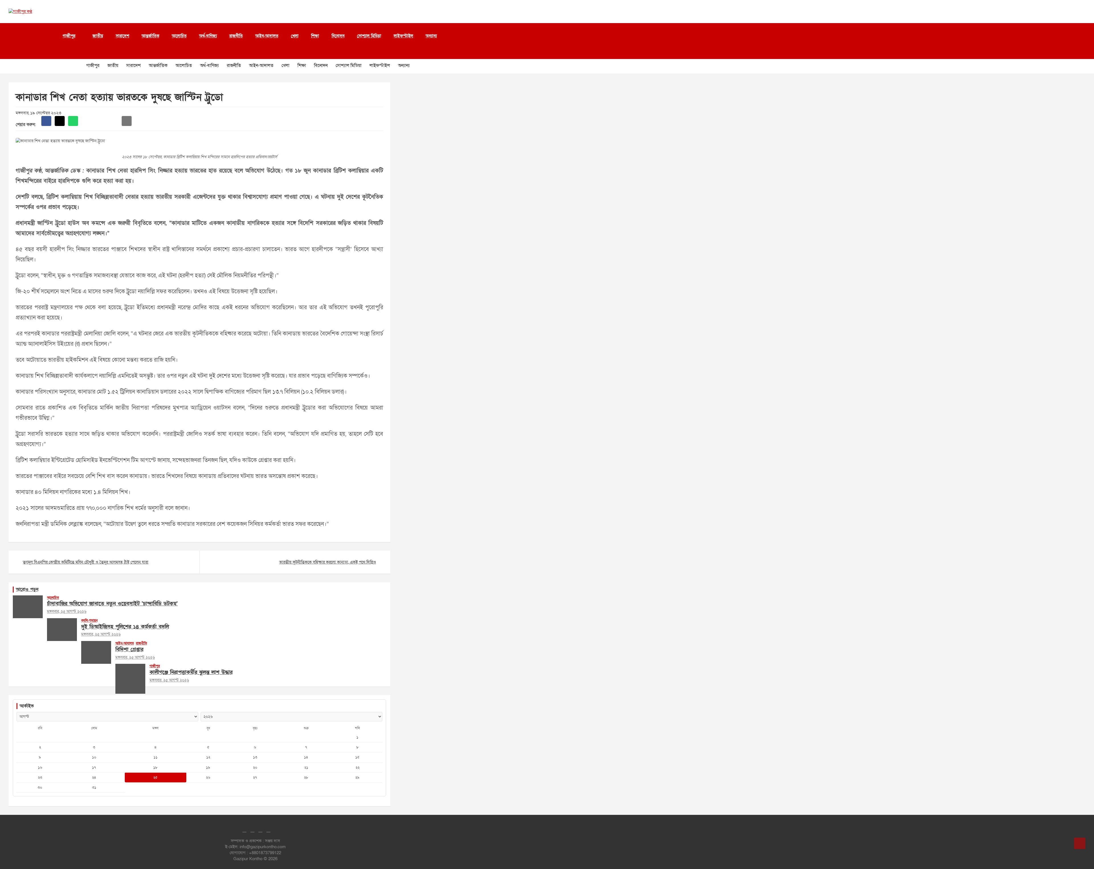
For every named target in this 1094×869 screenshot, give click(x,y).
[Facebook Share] (46, 121)
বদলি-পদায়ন (89, 620)
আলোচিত (179, 36)
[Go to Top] (1079, 843)
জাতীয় (98, 36)
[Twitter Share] (60, 121)
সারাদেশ (122, 36)
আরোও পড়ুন (27, 589)
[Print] (86, 121)
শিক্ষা (315, 36)
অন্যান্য (431, 36)
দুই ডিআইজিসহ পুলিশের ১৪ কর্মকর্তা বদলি (125, 626)
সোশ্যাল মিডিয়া (369, 36)
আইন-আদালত (266, 36)
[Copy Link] (113, 121)
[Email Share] (127, 121)
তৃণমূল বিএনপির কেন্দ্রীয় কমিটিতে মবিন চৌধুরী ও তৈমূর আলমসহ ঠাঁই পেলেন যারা (85, 562)
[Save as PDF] (100, 121)
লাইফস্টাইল (403, 36)
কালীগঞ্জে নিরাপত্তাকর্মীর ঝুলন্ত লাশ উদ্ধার (191, 672)
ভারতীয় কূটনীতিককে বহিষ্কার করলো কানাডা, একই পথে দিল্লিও (327, 562)
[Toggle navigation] (11, 52)
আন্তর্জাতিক (150, 36)
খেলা (295, 36)
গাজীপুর (69, 36)
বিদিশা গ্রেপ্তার (129, 649)
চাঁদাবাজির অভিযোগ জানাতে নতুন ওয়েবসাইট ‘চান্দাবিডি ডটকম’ (112, 603)
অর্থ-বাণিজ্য (208, 36)
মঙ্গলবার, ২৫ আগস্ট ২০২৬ (66, 611)
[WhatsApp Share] (73, 121)
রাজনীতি (236, 36)
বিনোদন (338, 36)
